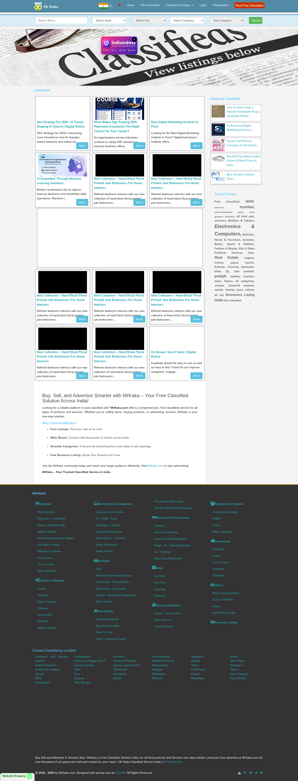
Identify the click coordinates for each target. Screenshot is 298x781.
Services (45, 504)
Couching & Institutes (225, 512)
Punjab (195, 673)
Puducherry (198, 669)
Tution (216, 525)
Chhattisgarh (82, 656)
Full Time (159, 576)
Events (216, 555)
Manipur (157, 669)
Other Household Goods (168, 558)
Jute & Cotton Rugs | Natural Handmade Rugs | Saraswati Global (243, 112)
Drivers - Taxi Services (167, 613)
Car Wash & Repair (48, 544)
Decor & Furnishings (166, 532)
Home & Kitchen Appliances (170, 538)
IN (110, 5)
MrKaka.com (155, 465)
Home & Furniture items (173, 517)
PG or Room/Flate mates (168, 501)
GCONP (120, 772)
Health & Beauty (47, 531)
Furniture (159, 525)
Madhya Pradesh (163, 660)
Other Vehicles (104, 601)
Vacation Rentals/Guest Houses (173, 508)
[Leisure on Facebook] (256, 772)
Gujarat (79, 678)
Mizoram (157, 678)
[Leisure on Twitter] (261, 772)
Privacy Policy (173, 761)
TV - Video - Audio (106, 518)
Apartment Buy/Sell (107, 619)
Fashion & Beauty (52, 580)
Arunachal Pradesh (47, 669)
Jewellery (42, 595)
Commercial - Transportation (112, 582)
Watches (42, 621)
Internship (160, 589)
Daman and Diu (84, 665)
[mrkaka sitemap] (240, 772)
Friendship (218, 549)
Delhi (77, 669)
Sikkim (234, 656)
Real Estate (105, 611)
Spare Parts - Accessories (111, 588)
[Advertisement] (149, 57)
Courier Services (164, 626)
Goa (77, 673)
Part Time (160, 582)
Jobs (159, 568)
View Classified (150, 5)
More (82, 145)
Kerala (117, 678)
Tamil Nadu (237, 660)
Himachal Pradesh (125, 660)
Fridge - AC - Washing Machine (172, 545)
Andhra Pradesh (45, 665)
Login (203, 5)
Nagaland (197, 656)
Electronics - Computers (51, 518)
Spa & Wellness (46, 570)
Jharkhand (120, 669)
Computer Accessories (109, 531)
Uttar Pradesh (239, 673)
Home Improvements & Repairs (55, 538)
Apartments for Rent (107, 625)
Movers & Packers (168, 605)
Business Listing (225, 622)
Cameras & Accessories (110, 512)
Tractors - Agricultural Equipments (116, 595)
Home (130, 5)
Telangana (236, 665)
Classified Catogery (179, 5)
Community (222, 541)
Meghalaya (159, 673)
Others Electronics (107, 544)
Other (194, 665)
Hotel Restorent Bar (224, 612)
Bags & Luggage (47, 601)
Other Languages (222, 531)
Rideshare (218, 575)
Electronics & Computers (115, 504)
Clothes (41, 588)
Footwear (42, 608)
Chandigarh (42, 682)
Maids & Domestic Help (51, 525)
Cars (98, 568)
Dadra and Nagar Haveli (89, 660)
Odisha (195, 660)
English (216, 518)
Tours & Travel (46, 564)
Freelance (160, 595)
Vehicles (104, 561)
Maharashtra (160, 665)
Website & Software (49, 551)
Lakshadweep (161, 656)
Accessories (44, 614)
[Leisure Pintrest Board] (251, 772)
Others (218, 585)
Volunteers (218, 568)
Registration (220, 5)
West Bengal (82, 682)
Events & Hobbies (223, 599)
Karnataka (119, 673)
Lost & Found (220, 562)
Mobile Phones (104, 551)
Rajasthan (197, 678)
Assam (39, 673)
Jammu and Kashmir (126, 665)
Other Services (46, 512)
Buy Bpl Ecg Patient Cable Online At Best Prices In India (243, 161)
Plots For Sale (104, 632)
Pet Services (45, 557)
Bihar (38, 678)
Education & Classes (229, 504)
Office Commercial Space (111, 639)
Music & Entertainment (225, 593)
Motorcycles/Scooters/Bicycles (114, 575)
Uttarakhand (238, 678)
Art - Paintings (162, 551)
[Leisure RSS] (245, 772)
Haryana (118, 656)
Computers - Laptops (108, 525)
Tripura (234, 669)
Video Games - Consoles (110, 538)
